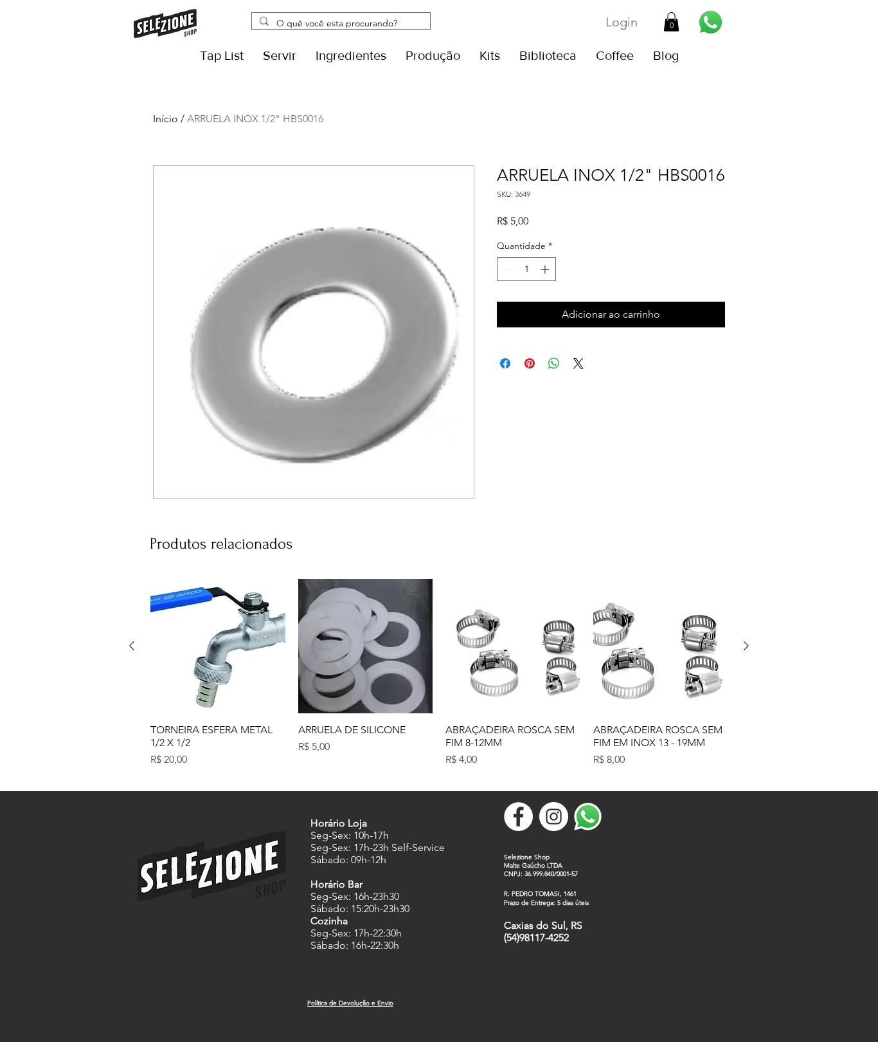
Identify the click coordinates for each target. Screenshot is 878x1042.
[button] (671, 22)
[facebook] (518, 816)
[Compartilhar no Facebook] (505, 363)
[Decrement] (507, 269)
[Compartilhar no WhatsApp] (554, 363)
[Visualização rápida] (217, 646)
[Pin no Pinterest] (529, 363)
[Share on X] (578, 363)
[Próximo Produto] (746, 646)
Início (165, 119)
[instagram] (553, 816)
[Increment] (546, 269)
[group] (439, 679)
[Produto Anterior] (131, 646)
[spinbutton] (526, 269)
